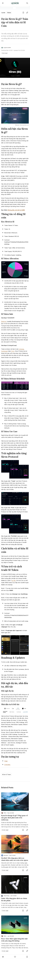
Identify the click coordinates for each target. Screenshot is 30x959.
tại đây (14, 580)
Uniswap (21, 349)
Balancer (3, 321)
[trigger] (27, 3)
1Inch (12, 351)
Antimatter (7, 764)
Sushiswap (4, 351)
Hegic (6, 761)
